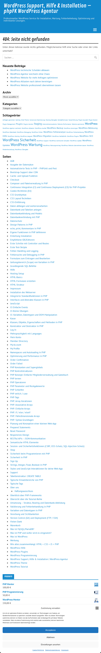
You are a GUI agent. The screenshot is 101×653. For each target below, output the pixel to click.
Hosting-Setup (17, 273)
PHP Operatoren (18, 382)
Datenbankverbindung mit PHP (25, 217)
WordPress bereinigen (71, 128)
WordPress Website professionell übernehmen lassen (35, 85)
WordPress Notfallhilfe (59, 136)
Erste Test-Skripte (18, 247)
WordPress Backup (55, 128)
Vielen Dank (16, 521)
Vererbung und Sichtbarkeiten (24, 514)
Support (14, 472)
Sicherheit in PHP (18, 457)
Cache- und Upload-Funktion (23, 175)
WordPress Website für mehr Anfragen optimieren (34, 77)
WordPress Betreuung (88, 128)
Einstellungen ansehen (50, 644)
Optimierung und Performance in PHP (28, 356)
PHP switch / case (18, 393)
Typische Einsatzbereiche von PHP (26, 480)
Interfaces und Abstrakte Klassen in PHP (29, 299)
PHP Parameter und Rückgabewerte (27, 386)
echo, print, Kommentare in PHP (25, 228)
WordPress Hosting (14, 136)
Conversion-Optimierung (37, 120)
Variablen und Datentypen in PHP (26, 510)
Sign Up (14, 461)
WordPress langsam (26, 136)
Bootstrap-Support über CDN (24, 172)
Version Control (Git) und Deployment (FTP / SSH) (34, 517)
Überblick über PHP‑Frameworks (26, 495)
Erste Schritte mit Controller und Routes (29, 243)
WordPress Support (43, 141)
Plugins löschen (28, 124)
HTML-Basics (16, 277)
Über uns (14, 487)
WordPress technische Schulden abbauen (29, 70)
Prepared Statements (20, 427)
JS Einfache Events (19, 307)
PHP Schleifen (17, 389)
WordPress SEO (86, 136)
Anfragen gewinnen (9, 120)
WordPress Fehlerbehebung (75, 132)
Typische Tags (16, 483)
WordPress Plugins (73, 136)
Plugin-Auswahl (83, 120)
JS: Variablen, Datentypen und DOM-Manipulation (33, 314)
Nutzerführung (73, 120)
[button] (97, 608)
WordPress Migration (42, 136)
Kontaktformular (63, 120)
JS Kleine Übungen (19, 311)
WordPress (91, 123)
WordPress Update (76, 141)
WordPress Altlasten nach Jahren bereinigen (31, 81)
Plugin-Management (9, 124)
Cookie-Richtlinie (38, 650)
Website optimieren (78, 124)
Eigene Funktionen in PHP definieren (28, 232)
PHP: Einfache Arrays (20, 408)
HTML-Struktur (17, 284)
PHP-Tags (14, 397)
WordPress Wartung (26, 144)
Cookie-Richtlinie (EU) (20, 190)
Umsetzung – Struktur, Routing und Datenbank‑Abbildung (37, 502)
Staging (38, 123)
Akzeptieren (50, 630)
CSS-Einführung (17, 202)
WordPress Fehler (37, 132)
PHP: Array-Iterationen (21, 401)
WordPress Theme (18, 562)
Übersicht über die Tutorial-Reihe (26, 499)
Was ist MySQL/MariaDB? (22, 529)
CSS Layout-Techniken (20, 198)
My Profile (15, 348)
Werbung (14, 540)
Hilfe (12, 269)
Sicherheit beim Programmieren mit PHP (30, 453)
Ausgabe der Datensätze (21, 164)
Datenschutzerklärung (52, 650)
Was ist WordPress (18, 536)
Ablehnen (51, 637)
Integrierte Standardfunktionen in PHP (28, 296)
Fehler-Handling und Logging (24, 251)
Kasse (13, 318)
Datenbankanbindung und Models (26, 213)
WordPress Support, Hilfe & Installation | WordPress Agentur (39, 559)
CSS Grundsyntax (18, 194)
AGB (12, 161)
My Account (15, 344)
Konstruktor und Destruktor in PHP (27, 326)
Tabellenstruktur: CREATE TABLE (25, 476)
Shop (12, 449)
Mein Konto (15, 337)
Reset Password (17, 431)
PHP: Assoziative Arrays (21, 404)
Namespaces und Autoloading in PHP (28, 352)
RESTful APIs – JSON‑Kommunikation (28, 438)
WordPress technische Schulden (59, 141)
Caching (18, 120)
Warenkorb (15, 525)
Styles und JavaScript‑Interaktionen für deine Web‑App (36, 468)
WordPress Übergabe (21, 149)
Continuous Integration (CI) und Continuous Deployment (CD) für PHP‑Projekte (48, 187)
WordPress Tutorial (19, 566)
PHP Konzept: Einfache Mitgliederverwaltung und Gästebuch (39, 374)
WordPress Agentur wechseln (12, 128)
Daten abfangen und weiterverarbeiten (28, 206)
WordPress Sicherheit (19, 140)
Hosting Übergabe (51, 120)
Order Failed (16, 363)
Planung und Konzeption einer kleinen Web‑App (33, 423)
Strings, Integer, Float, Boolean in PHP (28, 464)
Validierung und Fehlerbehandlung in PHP (30, 506)
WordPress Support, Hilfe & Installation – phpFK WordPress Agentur (47, 8)
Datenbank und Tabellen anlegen (25, 209)
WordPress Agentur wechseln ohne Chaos (30, 74)
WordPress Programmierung (23, 555)
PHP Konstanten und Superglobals (26, 367)
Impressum (65, 650)
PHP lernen (15, 378)
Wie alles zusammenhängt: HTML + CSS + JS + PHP (34, 544)
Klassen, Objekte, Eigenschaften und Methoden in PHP (36, 322)
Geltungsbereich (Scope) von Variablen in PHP (32, 262)
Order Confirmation (19, 359)
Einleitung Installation (21, 236)
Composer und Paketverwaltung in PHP (29, 183)
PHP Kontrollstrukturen (21, 371)
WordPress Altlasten (28, 128)
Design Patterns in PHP (21, 224)
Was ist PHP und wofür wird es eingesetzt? (30, 532)
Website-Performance (64, 124)
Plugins (19, 124)
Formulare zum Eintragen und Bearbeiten (30, 258)
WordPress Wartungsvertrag (52, 145)
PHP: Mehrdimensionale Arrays (25, 416)
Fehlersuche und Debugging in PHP (27, 254)
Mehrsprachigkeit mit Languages (26, 333)
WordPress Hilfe (17, 547)
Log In (13, 329)
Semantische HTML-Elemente (24, 442)
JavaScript (15, 303)
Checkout (14, 179)
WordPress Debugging (24, 132)
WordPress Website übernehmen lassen (73, 145)
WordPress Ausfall (40, 128)
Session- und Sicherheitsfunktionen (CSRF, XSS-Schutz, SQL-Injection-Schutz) (47, 446)
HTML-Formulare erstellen (23, 281)
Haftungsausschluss (24, 491)
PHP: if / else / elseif (20, 412)
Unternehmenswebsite (49, 124)
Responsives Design (19, 434)
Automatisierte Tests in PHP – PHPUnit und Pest (33, 168)
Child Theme (25, 120)
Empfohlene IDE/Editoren (22, 239)
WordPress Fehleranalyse (54, 132)
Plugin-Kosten (93, 120)
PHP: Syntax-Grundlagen (22, 419)
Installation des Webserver (23, 292)
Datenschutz (16, 221)
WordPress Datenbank (9, 132)
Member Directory (19, 341)
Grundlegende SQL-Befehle (23, 266)
